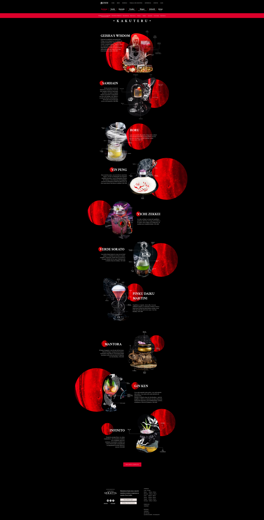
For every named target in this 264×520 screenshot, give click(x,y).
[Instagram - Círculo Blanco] (111, 501)
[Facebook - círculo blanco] (113, 501)
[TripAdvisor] (108, 501)
